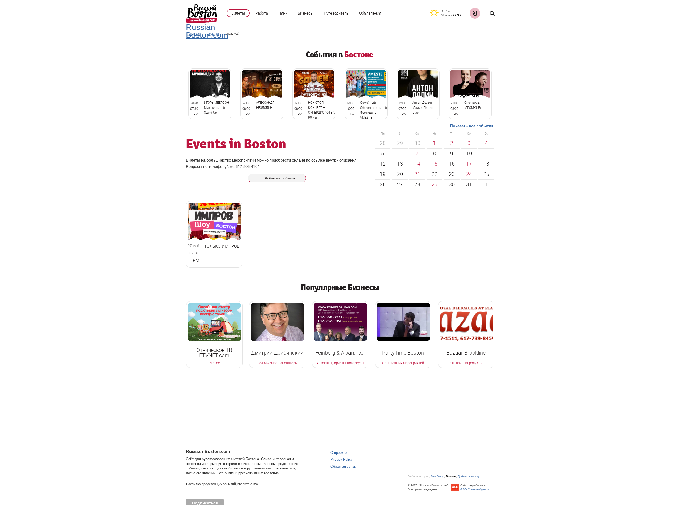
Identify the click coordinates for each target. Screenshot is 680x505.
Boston (451, 476)
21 (417, 174)
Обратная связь (343, 466)
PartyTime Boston (403, 352)
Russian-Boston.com (207, 31)
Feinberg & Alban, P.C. (340, 352)
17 (469, 163)
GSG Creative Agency (474, 489)
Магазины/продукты (466, 363)
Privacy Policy (341, 459)
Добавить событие (280, 178)
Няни (282, 13)
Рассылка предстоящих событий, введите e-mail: (223, 484)
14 (417, 163)
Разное (214, 363)
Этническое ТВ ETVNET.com (214, 353)
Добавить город (468, 476)
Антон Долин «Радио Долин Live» (422, 107)
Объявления (370, 13)
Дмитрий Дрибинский (277, 352)
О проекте (338, 453)
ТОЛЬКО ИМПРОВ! (222, 246)
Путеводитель (336, 13)
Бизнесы (305, 13)
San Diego (437, 476)
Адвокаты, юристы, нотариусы (340, 363)
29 (434, 184)
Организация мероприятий (403, 363)
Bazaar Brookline (466, 352)
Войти (475, 13)
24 (469, 174)
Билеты (238, 13)
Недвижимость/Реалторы (277, 363)
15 (434, 163)
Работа (261, 13)
